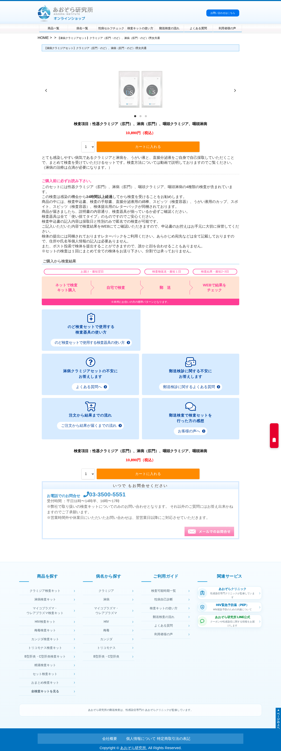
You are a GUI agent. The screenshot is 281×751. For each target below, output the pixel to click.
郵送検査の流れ (169, 28)
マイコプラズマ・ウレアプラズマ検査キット (45, 610)
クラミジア (106, 591)
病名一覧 (82, 28)
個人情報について (140, 739)
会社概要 (109, 739)
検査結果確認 (274, 435)
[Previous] (46, 90)
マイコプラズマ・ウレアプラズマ (106, 610)
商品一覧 (53, 28)
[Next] (234, 90)
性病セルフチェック (111, 28)
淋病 (106, 599)
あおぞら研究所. (133, 748)
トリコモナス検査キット (45, 648)
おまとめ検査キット (45, 682)
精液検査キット (45, 665)
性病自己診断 (163, 599)
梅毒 (106, 630)
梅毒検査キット (45, 630)
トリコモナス (106, 648)
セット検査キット (45, 674)
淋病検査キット (45, 599)
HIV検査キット (45, 621)
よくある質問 (198, 28)
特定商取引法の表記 (171, 739)
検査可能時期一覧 (163, 591)
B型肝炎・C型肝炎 (106, 656)
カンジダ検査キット (45, 639)
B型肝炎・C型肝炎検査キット (45, 656)
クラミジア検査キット (45, 591)
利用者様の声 (227, 28)
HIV (106, 621)
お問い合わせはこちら (222, 13)
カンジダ (106, 639)
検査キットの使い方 (140, 28)
